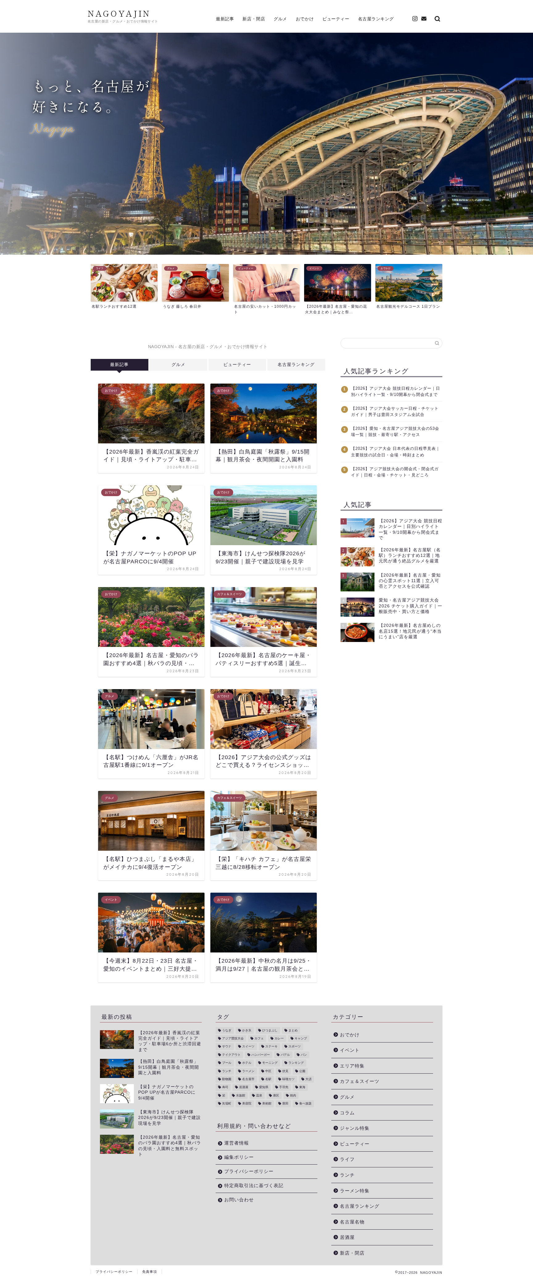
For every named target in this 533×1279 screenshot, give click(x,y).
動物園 (226, 1079)
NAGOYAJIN (119, 13)
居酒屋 (243, 1087)
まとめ (293, 1030)
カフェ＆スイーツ (359, 1081)
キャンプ (301, 1038)
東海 (302, 1087)
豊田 (285, 1103)
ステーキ (271, 1046)
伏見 (285, 1071)
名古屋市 (248, 1079)
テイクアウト (231, 1054)
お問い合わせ (239, 1199)
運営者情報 (236, 1142)
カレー (279, 1038)
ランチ (226, 1071)
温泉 (259, 1095)
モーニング (270, 1063)
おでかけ (305, 19)
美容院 (246, 1103)
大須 (308, 1079)
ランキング (296, 1063)
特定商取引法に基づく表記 (253, 1185)
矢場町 (226, 1103)
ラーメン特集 (355, 1190)
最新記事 (225, 19)
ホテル (246, 1063)
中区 (268, 1071)
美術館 (266, 1103)
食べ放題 (305, 1103)
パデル (285, 1054)
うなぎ (226, 1030)
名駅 (268, 1079)
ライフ (347, 1159)
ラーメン (248, 1071)
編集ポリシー (239, 1157)
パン (304, 1054)
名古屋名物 (352, 1221)
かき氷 (246, 1030)
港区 (276, 1095)
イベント (350, 1050)
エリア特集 (352, 1065)
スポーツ (294, 1046)
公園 (302, 1071)
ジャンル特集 (355, 1128)
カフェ (259, 1038)
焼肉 (293, 1095)
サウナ (226, 1046)
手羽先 (283, 1087)
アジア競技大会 (233, 1038)
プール (226, 1063)
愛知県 (263, 1087)
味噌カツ (288, 1079)
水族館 (240, 1095)
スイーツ (248, 1046)
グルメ (280, 19)
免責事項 (149, 1271)
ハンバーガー (260, 1054)
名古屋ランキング (376, 19)
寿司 (225, 1087)
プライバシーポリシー (249, 1171)
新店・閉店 (253, 19)
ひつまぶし (270, 1030)
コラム (347, 1112)
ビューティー (335, 19)
